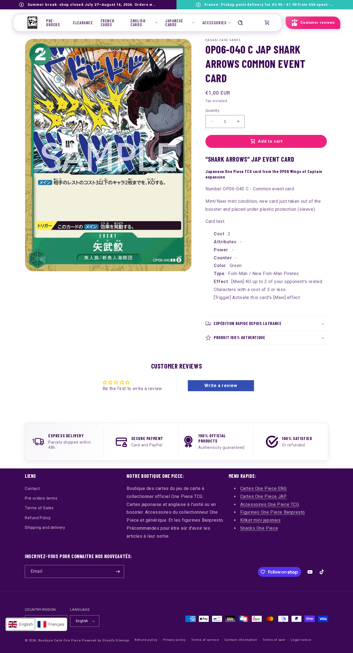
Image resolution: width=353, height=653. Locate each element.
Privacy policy (174, 640)
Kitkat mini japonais (260, 520)
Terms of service (205, 640)
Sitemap (122, 640)
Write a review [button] (220, 385)
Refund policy (146, 640)
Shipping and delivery (45, 527)
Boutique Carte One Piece (59, 640)
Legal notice (301, 640)
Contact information (240, 640)
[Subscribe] (118, 571)
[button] (143, 23)
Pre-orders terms (41, 498)
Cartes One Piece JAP (263, 496)
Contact (32, 488)
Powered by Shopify (98, 640)
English (82, 621)
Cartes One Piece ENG (263, 488)
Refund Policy (38, 518)
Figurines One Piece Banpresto (272, 512)
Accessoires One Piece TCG (269, 504)
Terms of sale (274, 640)
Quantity (212, 110)
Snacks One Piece (259, 528)
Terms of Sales (39, 508)
